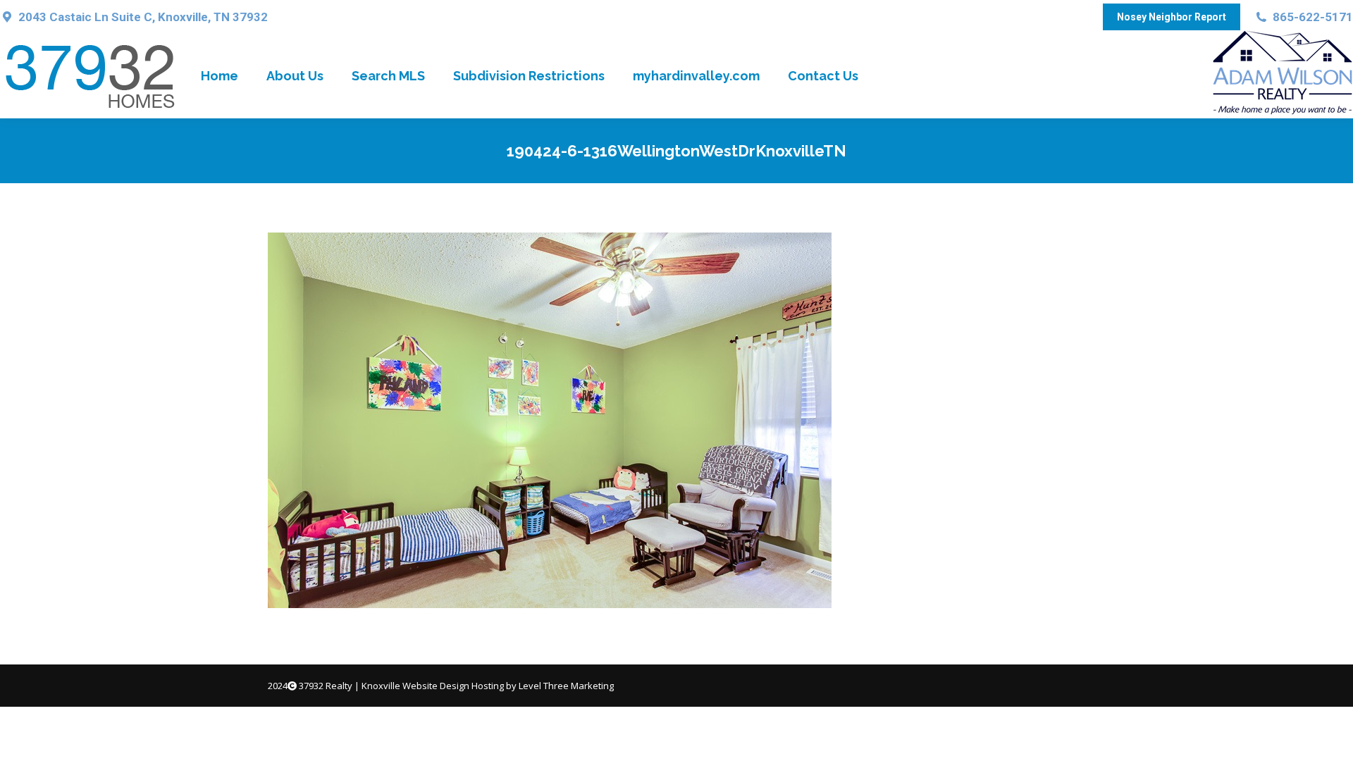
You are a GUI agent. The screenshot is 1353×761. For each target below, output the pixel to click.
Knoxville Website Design (415, 685)
